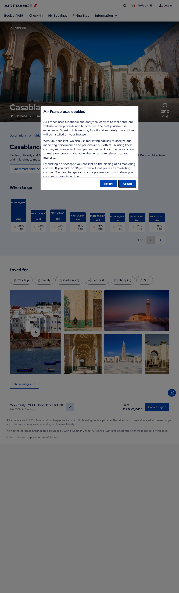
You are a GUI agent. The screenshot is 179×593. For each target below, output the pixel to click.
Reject (108, 183)
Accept (127, 183)
